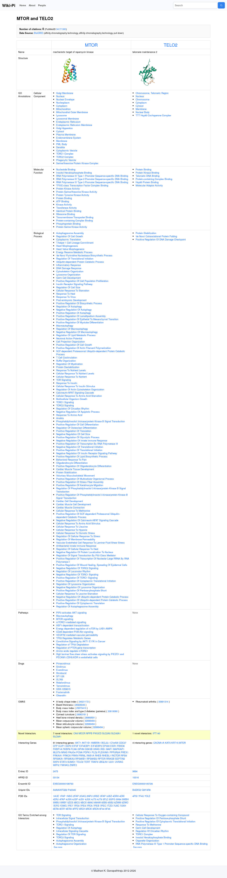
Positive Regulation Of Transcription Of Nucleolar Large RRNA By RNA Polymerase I (92, 560)
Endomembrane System (68, 137)
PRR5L (82, 755)
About (32, 5)
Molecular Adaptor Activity (149, 185)
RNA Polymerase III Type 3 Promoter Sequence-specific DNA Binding (92, 182)
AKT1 (78, 742)
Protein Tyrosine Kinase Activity (72, 195)
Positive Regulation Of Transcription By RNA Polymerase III (87, 443)
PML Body (61, 144)
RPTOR (102, 758)
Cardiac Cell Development (69, 501)
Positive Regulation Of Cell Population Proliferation (82, 281)
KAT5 (168, 742)
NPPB (89, 733)
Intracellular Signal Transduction (72, 818)
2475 (55, 771)
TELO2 (171, 44)
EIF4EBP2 (96, 746)
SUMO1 (71, 761)
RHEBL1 (106, 755)
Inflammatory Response (68, 265)
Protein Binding (64, 198)
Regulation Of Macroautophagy (72, 328)
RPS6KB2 (92, 758)
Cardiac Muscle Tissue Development (75, 469)
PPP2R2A (115, 752)
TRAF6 (94, 761)
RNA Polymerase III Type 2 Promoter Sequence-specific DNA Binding (92, 179)
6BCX (84, 802)
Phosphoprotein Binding (68, 223)
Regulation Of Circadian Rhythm (72, 408)
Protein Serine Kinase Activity (71, 226)
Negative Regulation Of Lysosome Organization (80, 587)
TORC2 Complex (64, 156)
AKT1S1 (86, 742)
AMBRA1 (96, 742)
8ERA (69, 808)
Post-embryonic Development (71, 300)
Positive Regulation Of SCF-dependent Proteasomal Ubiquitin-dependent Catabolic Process (88, 515)
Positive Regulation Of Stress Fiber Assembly (80, 482)
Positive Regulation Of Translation (73, 431)
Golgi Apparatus (64, 128)
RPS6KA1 (58, 758)
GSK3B (89, 749)
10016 (135, 777)
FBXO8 (120, 746)
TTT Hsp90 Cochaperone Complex (153, 115)
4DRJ (56, 799)
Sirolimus (61, 666)
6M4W (97, 802)
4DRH (116, 796)
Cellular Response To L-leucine (72, 526)
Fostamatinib (63, 692)
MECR (82, 733)
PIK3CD (97, 733)
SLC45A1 (116, 733)
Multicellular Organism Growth (71, 399)
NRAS (64, 752)
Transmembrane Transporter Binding (74, 217)
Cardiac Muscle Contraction (70, 507)
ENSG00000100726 (142, 783)
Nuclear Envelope (65, 99)
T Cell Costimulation (66, 357)
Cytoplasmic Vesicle (66, 150)
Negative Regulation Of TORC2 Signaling (77, 568)
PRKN (74, 755)
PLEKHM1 (103, 752)
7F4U (141, 796)
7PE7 (70, 805)
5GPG (112, 799)
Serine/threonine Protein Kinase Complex (77, 163)
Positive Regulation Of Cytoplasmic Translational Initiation (86, 580)
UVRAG (119, 761)
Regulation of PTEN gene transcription (76, 647)
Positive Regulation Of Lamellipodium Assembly (81, 316)
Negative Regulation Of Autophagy (74, 309)
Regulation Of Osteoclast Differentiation (76, 427)
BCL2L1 (105, 742)
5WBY (63, 802)
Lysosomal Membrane (67, 118)
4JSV (81, 799)
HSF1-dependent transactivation (72, 625)
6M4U (90, 802)
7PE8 (76, 805)
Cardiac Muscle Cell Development (73, 504)
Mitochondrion (63, 109)
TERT (87, 761)
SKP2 (56, 761)
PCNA (79, 752)
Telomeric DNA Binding (147, 175)
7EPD (56, 805)
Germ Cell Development (68, 277)
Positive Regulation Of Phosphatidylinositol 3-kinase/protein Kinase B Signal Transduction (92, 496)
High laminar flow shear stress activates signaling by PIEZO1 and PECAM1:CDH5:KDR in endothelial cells (90, 655)
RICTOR (116, 755)
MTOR (91, 44)
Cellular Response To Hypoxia (71, 529)
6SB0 (104, 802)
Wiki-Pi (8, 5)
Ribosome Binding (65, 214)
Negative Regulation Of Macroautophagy (77, 332)
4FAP (62, 799)
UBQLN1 (103, 761)
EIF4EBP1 (84, 746)
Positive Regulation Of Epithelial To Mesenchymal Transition (87, 319)
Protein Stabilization (66, 472)
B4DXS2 (136, 789)
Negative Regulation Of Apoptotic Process (78, 411)
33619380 (113, 711)
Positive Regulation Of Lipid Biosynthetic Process (81, 456)
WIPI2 (56, 765)
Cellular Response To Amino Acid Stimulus (78, 523)
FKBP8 (66, 749)
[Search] (221, 5)
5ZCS (70, 802)
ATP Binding (62, 201)
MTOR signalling (64, 619)
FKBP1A (57, 749)
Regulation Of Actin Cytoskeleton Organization (80, 389)
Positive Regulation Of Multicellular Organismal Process (85, 478)
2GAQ (82, 796)
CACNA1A (158, 742)
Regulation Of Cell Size (68, 287)
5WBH (125, 799)
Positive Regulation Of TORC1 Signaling (77, 577)
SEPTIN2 (120, 758)
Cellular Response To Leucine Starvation (77, 593)
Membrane (61, 141)
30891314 (163, 701)
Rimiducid (61, 673)
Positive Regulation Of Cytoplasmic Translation (80, 603)
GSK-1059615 (63, 689)
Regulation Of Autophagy (69, 306)
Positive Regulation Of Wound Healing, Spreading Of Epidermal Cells (91, 565)
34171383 (61, 28)
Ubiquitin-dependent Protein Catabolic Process (80, 261)
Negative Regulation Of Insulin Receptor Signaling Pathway (86, 453)
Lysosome (61, 115)
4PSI (135, 796)
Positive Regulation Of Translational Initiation (79, 450)
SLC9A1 (57, 736)
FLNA (74, 749)
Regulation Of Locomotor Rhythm (73, 571)
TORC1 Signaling (65, 402)
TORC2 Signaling (65, 405)
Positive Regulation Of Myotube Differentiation (80, 322)
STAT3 (63, 761)
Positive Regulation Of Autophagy (73, 312)
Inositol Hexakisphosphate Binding (74, 172)
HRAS (96, 749)
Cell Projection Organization (70, 341)
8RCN (96, 808)
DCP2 (68, 746)
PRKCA (67, 755)
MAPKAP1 (118, 749)
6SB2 (111, 802)
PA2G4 (72, 752)
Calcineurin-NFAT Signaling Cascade (75, 392)
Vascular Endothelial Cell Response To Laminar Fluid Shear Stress (90, 542)
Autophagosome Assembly (70, 233)
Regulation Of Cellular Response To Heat (77, 549)
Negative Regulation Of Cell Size (73, 434)
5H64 (118, 799)
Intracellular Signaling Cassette (72, 831)
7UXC (116, 805)
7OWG (63, 805)
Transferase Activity (66, 207)
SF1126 (60, 676)
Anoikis (60, 418)
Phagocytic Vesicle (66, 160)
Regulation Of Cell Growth (69, 236)
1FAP (62, 796)
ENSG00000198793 (63, 783)
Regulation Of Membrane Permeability (75, 539)
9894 (134, 771)
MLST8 (56, 752)
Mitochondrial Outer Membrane (72, 112)
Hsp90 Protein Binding (147, 182)
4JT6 (99, 799)
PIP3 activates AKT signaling (71, 612)
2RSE (96, 796)
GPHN (80, 749)
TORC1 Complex (64, 153)
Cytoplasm (61, 105)
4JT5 (93, 799)
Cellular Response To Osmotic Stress (75, 533)
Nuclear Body (143, 112)
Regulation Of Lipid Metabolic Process (76, 335)
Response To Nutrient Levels (71, 370)
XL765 (59, 679)
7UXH (123, 805)
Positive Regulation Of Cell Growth (74, 344)
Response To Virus (66, 297)
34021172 (84, 701)
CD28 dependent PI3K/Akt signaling (74, 631)
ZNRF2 (73, 765)
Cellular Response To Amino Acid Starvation (79, 395)
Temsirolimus (63, 685)
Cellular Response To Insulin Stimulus (75, 386)
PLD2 (94, 752)
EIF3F (75, 746)
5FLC (105, 799)
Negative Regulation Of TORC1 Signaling (77, 574)
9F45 (107, 808)
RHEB (98, 755)
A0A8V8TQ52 (60, 789)
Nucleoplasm (63, 102)
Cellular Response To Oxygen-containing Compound (162, 815)
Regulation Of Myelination (69, 364)
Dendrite (60, 147)
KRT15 (174, 742)
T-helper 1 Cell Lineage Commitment (74, 242)
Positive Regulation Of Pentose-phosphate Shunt (81, 590)
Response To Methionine (148, 824)
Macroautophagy (64, 325)
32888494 (90, 720)
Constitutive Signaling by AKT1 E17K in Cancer (80, 641)
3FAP (103, 796)
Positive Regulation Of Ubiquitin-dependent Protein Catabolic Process (92, 600)
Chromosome (142, 99)
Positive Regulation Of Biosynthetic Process (79, 303)
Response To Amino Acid (69, 415)
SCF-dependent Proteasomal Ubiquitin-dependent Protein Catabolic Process (90, 352)
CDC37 (122, 742)
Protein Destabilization (67, 367)
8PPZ (75, 808)
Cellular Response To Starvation (72, 290)
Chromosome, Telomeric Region (152, 93)
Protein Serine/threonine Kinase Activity (76, 191)
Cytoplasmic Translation (68, 239)
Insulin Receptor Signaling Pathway (74, 284)
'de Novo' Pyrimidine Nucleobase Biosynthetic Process (84, 255)
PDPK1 (87, 752)
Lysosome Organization (68, 274)
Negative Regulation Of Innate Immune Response (81, 440)
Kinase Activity (64, 204)
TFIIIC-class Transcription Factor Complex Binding (82, 185)
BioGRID (38, 33)
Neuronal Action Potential (69, 338)
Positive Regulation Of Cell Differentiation (77, 424)
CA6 (75, 733)
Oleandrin (61, 695)
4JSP (75, 799)
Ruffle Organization (66, 360)
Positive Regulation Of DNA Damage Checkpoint (161, 239)
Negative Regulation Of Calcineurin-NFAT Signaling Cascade (87, 520)
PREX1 (124, 752)
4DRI (121, 796)
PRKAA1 (57, 755)
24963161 (81, 714)
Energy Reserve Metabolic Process (74, 252)
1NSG (69, 796)
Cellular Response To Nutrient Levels (75, 373)
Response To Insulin (66, 383)
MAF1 (109, 749)
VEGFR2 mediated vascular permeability (77, 635)
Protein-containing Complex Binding (74, 220)
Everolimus (62, 669)
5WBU (56, 802)
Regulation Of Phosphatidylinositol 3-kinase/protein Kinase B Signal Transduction (91, 490)
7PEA (90, 805)
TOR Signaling (63, 379)
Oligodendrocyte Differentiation (72, 462)
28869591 (90, 717)
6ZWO (125, 802)
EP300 (106, 746)
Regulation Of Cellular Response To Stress (78, 536)
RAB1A (90, 755)
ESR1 (113, 746)
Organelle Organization (147, 840)
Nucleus (60, 96)
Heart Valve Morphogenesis (70, 249)
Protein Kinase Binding (147, 172)
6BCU (77, 802)
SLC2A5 (106, 733)
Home (23, 5)
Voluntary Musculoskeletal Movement (75, 475)
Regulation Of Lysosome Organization (75, 584)
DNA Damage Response (68, 268)
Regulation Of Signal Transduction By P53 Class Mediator (86, 555)
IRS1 (103, 749)
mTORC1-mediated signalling (71, 622)
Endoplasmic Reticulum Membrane (74, 125)
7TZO (110, 805)
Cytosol (60, 131)
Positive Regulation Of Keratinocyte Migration (79, 485)
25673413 (81, 708)
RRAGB (110, 758)
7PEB (96, 805)
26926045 (80, 704)
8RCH (82, 808)
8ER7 (62, 808)
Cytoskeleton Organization (69, 271)
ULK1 (111, 761)
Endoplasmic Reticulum (68, 121)
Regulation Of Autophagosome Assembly (77, 606)
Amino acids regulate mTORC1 (72, 651)
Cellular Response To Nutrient (71, 376)
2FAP (76, 796)
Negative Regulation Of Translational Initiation (79, 446)
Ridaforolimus (63, 682)
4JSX (87, 799)
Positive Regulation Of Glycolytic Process (77, 437)
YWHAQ (64, 765)
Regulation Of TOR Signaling (71, 834)
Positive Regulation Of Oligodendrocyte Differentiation (83, 466)
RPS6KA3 (69, 758)
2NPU (90, 796)
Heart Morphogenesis (67, 245)
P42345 (72, 789)
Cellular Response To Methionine (73, 510)
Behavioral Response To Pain (71, 459)
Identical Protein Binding (68, 211)
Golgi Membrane (64, 93)
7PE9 (83, 805)
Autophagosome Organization (71, 843)
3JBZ (109, 796)
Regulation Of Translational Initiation (74, 258)
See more (58, 847)
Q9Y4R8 (146, 789)
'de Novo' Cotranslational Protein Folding (156, 236)
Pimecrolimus (63, 663)
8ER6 (56, 808)
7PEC (103, 805)
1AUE (56, 796)
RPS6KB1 (80, 758)
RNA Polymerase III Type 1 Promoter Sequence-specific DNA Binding (92, 175)
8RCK (89, 808)
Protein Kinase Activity (68, 188)
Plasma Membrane (66, 134)
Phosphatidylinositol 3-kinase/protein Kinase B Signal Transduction (90, 421)
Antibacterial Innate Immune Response (76, 545)
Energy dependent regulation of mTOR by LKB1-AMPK (84, 628)
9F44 (101, 808)
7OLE (147, 796)
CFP (55, 746)
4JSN (68, 799)
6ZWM (117, 802)
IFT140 (156, 733)
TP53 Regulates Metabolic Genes (73, 638)
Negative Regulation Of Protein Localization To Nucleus (84, 552)
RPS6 (124, 755)
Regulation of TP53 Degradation (72, 644)
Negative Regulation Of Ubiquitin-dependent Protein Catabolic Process (92, 596)
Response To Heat (65, 293)
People (42, 5)
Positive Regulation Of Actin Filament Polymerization (83, 348)
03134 (56, 777)
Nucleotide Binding (65, 169)
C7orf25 (114, 742)
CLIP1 (61, 746)
